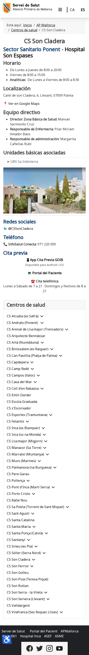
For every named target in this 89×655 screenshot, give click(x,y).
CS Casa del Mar (19, 382)
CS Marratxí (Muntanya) (25, 454)
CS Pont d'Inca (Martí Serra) (28, 487)
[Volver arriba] (82, 647)
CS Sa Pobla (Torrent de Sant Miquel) (35, 507)
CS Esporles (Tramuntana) (27, 414)
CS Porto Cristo (18, 493)
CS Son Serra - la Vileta (24, 592)
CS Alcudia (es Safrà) (22, 316)
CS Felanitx (15, 421)
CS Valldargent (18, 605)
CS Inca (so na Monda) (24, 434)
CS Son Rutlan (18, 585)
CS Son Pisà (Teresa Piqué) (27, 579)
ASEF (48, 636)
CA (72, 9)
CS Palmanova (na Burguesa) (29, 467)
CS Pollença (16, 480)
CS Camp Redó (18, 368)
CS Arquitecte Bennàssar (26, 336)
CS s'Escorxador (19, 408)
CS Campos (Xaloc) (21, 375)
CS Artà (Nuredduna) (23, 342)
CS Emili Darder (19, 395)
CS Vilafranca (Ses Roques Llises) (32, 612)
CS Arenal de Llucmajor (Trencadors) (35, 329)
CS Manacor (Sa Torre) (24, 447)
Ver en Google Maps (24, 103)
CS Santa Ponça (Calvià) (25, 533)
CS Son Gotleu (18, 572)
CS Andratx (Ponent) (23, 322)
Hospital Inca (30, 636)
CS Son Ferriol (18, 566)
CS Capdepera (18, 362)
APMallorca (69, 631)
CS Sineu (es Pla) (20, 546)
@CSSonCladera (20, 228)
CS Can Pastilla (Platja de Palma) (32, 355)
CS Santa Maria (19, 526)
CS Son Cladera (18, 559)
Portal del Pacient (43, 631)
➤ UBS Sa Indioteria (22, 161)
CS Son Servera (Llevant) (26, 599)
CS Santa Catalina (20, 520)
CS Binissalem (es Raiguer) (27, 349)
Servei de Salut (13, 631)
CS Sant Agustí (18, 513)
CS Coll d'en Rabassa (23, 388)
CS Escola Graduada (22, 401)
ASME (59, 636)
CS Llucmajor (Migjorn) (24, 441)
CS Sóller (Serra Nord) (24, 553)
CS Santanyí (16, 539)
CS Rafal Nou (17, 500)
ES (83, 9)
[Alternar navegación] (60, 10)
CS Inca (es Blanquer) (23, 428)
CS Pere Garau (18, 474)
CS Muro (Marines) (21, 461)
